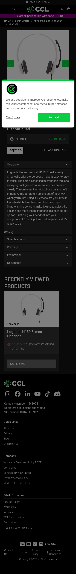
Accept (54, 117)
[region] (38, 103)
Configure (13, 117)
